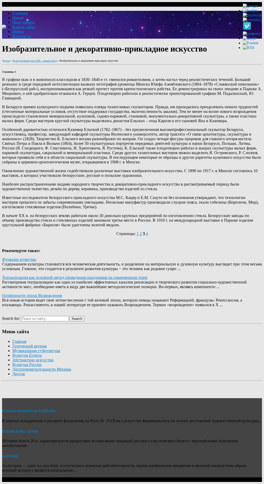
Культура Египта (27, 355)
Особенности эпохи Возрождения (32, 295)
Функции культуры (19, 259)
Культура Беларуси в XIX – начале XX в (35, 60)
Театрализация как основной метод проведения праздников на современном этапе (74, 277)
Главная (19, 341)
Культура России (27, 364)
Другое (6, 60)
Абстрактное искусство (33, 360)
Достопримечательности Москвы (41, 369)
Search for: (11, 318)
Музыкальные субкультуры (36, 350)
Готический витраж (29, 346)
